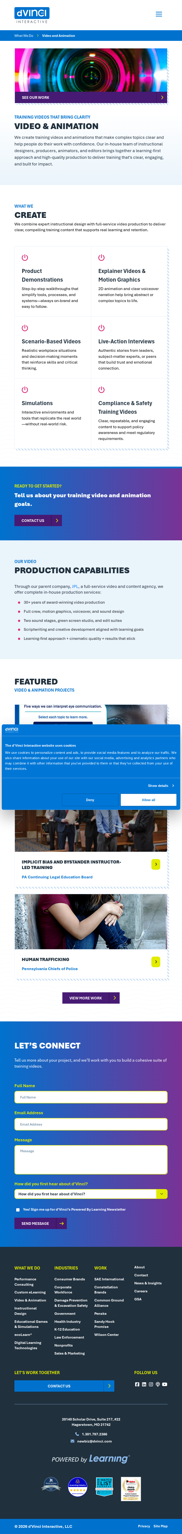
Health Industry (67, 1321)
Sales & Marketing (69, 1353)
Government (64, 1313)
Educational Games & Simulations (31, 1324)
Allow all (148, 800)
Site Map (161, 1526)
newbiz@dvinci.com (94, 1441)
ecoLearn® (23, 1334)
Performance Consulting (25, 1282)
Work (100, 1268)
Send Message (35, 1223)
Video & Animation (30, 1300)
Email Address (28, 1113)
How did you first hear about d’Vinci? (51, 1184)
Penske (100, 1313)
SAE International (109, 1279)
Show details (158, 786)
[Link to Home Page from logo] (31, 15)
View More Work (85, 998)
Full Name (24, 1085)
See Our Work (35, 97)
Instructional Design (25, 1311)
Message (23, 1140)
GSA (138, 1299)
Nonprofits (63, 1345)
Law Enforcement (69, 1337)
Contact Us (33, 520)
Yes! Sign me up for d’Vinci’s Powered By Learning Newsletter (74, 1209)
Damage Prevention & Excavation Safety (71, 1303)
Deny (90, 800)
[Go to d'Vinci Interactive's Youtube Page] (165, 1384)
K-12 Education (67, 1329)
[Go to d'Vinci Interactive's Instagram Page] (151, 1384)
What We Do (23, 35)
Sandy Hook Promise (104, 1324)
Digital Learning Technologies (27, 1345)
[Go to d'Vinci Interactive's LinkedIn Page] (144, 1384)
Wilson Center (106, 1334)
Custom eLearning (30, 1292)
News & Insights (148, 1283)
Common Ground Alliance (109, 1303)
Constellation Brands (106, 1290)
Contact (141, 1275)
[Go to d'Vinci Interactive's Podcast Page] (158, 1384)
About (139, 1267)
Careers (141, 1291)
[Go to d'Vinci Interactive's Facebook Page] (137, 1384)
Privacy (144, 1526)
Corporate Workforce (63, 1290)
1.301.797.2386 (94, 1434)
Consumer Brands (69, 1279)
